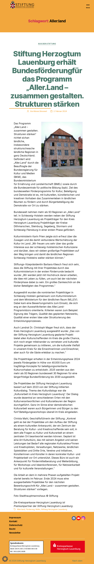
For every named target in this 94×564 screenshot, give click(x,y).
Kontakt (13, 521)
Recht (12, 529)
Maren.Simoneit (40, 111)
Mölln (38, 509)
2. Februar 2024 (60, 111)
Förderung (30, 509)
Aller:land (21, 509)
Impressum (15, 517)
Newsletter (15, 532)
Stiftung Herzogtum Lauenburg (54, 509)
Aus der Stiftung (47, 44)
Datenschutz (15, 525)
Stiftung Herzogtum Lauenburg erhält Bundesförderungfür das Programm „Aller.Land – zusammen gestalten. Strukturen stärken (47, 78)
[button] (5, 559)
